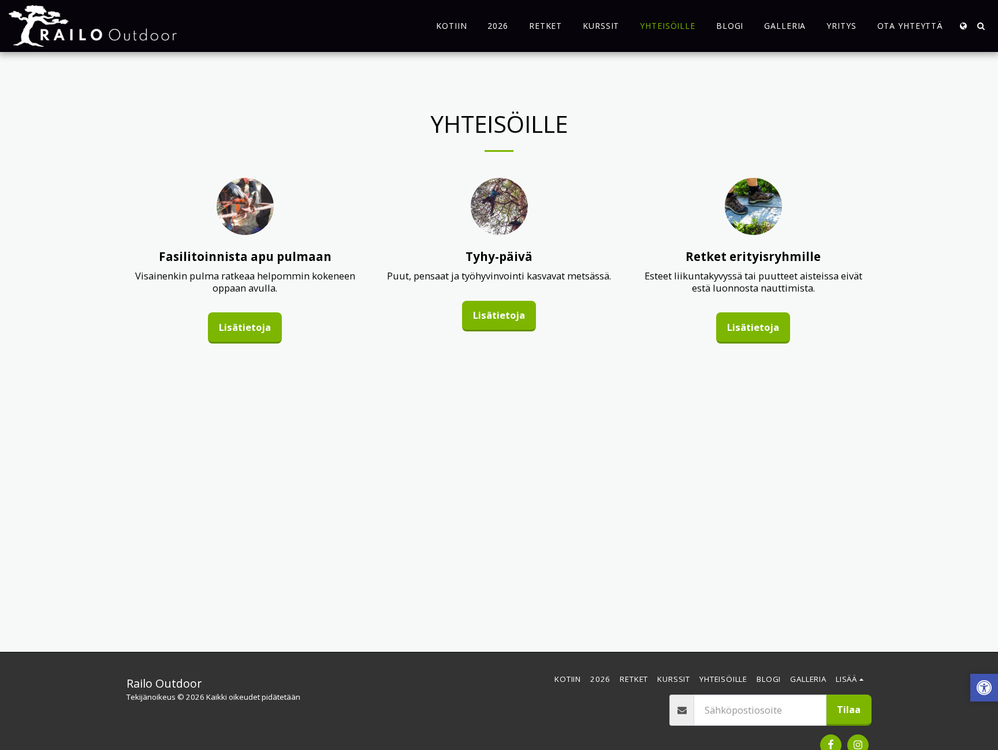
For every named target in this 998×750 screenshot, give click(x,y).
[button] (981, 26)
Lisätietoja (245, 327)
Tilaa (849, 709)
